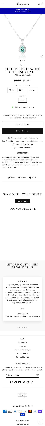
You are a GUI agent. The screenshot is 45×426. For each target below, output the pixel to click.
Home (22, 65)
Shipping (22, 346)
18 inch (12, 90)
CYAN (22, 100)
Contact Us (22, 343)
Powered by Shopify (22, 424)
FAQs (22, 339)
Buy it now (22, 131)
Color (22, 96)
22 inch (33, 90)
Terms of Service (22, 357)
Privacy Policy (22, 353)
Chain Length (22, 86)
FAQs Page (22, 201)
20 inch (22, 90)
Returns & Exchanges (23, 350)
